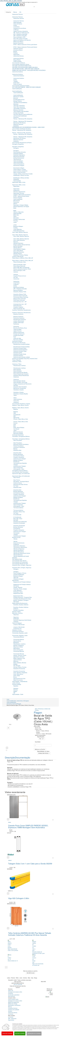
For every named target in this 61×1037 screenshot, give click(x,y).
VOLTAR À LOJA (30, 973)
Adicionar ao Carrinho (40, 749)
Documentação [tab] (22, 757)
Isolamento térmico (12, 1012)
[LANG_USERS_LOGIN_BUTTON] (33, 5)
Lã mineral (10, 1014)
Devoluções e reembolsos (14, 1005)
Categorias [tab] (8, 12)
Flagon (38, 712)
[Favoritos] (33, 3)
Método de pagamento (13, 1002)
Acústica (10, 1011)
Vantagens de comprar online (15, 992)
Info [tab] (20, 12)
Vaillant (10, 860)
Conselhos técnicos (12, 1008)
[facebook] (33, 983)
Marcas (10, 1006)
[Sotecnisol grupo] (30, 975)
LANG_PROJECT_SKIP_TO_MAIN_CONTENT (11, 0)
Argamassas (11, 1020)
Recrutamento (11, 996)
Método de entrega (12, 1003)
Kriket (9, 822)
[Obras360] (17, 4)
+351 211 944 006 (17, 984)
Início (8, 699)
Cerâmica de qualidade (13, 1009)
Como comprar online (13, 999)
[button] (41, 738)
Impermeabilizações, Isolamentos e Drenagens (18, 701)
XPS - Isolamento (12, 1018)
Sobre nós (10, 990)
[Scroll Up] (6, 967)
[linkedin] (35, 983)
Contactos (10, 993)
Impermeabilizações (11, 702)
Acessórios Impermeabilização (14, 703)
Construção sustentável (13, 995)
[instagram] (34, 983)
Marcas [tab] (15, 12)
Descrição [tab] (10, 757)
